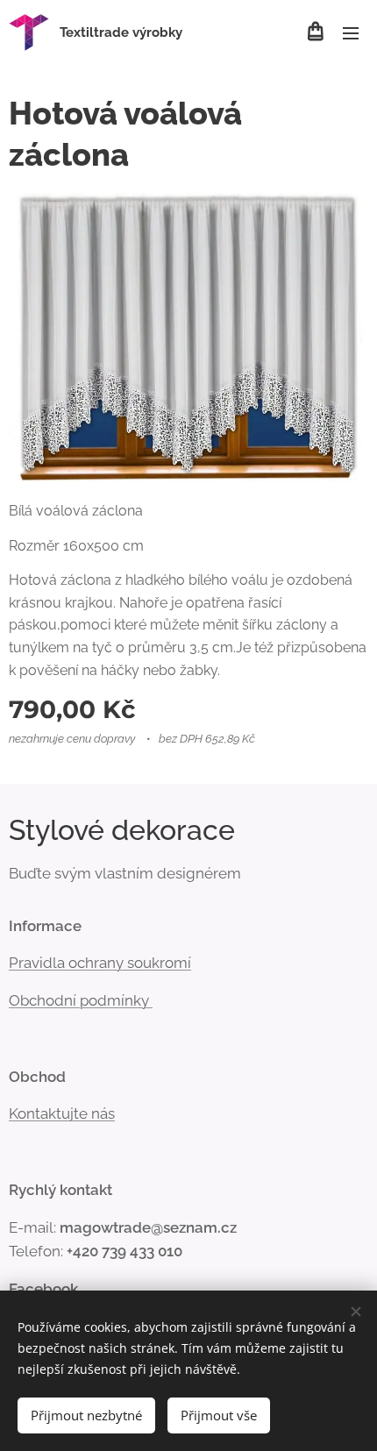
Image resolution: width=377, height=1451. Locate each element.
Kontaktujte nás (62, 1113)
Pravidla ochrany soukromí (100, 962)
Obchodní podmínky (81, 1000)
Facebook (43, 1289)
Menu (350, 32)
